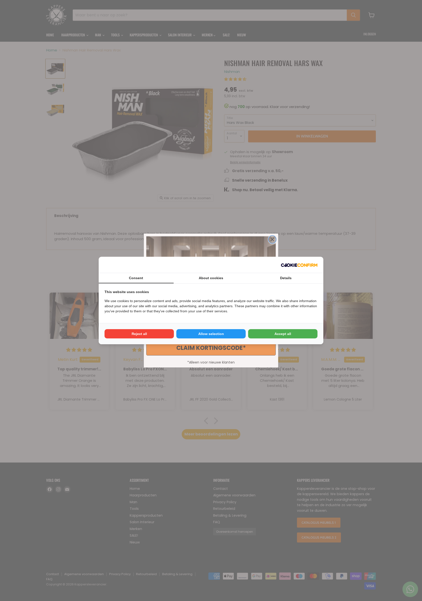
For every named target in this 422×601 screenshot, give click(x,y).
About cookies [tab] (211, 278)
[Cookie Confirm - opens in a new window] (299, 265)
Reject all (139, 334)
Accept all (282, 334)
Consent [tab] (136, 278)
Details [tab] (286, 278)
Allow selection (211, 334)
